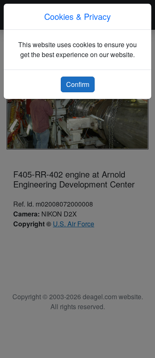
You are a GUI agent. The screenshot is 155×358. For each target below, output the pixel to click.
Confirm (77, 84)
